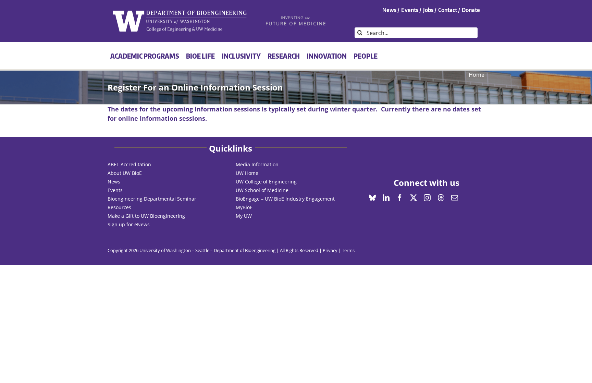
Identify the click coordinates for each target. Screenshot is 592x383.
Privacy (330, 250)
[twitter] (413, 197)
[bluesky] (372, 197)
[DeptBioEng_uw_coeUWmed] (179, 13)
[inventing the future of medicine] (296, 18)
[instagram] (427, 197)
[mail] (454, 197)
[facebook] (399, 197)
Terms (348, 250)
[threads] (440, 197)
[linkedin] (386, 197)
